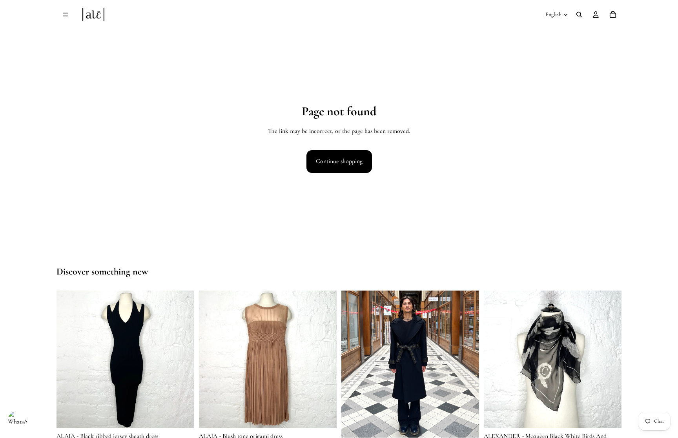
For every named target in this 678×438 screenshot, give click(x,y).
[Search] (579, 14)
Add (188, 416)
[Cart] (613, 14)
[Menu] (65, 14)
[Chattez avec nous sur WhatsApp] (17, 420)
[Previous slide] (68, 359)
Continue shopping (339, 161)
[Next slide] (182, 359)
